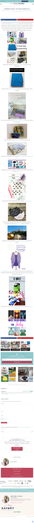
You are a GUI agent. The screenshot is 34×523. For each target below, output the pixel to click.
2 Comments (12, 10)
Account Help (17, 473)
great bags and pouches (19, 120)
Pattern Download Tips (17, 476)
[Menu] (1, 4)
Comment (2, 403)
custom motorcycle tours (11, 393)
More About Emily (17, 469)
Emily (10, 10)
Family (3, 6)
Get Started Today (17, 448)
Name (2, 411)
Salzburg (19, 223)
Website (2, 418)
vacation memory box (16, 140)
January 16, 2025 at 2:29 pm (26, 391)
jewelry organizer (12, 88)
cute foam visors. (28, 200)
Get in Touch (17, 471)
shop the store (25, 1)
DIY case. (19, 171)
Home (1, 6)
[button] (32, 32)
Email (2, 415)
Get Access (17, 362)
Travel (5, 6)
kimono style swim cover (20, 240)
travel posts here (14, 23)
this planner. (20, 64)
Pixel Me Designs (31, 516)
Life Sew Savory (17, 4)
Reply (31, 391)
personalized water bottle (8, 271)
